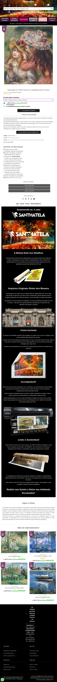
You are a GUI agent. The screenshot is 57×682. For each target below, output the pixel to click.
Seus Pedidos (33, 653)
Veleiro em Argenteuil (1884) (42, 597)
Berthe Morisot (14, 555)
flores (13, 140)
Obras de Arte (21, 12)
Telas (13, 12)
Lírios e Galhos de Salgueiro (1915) (43, 556)
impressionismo (29, 140)
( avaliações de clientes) (15, 92)
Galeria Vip (43, 19)
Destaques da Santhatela (9, 650)
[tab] (18, 203)
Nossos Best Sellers (8, 653)
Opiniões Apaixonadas (9, 667)
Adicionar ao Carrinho (29, 110)
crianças (9, 140)
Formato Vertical (20, 140)
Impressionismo (30, 12)
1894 (12, 142)
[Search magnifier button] (52, 8)
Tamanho (16, 97)
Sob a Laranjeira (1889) (14, 556)
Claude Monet (43, 554)
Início (9, 12)
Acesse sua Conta (34, 650)
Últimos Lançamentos (9, 655)
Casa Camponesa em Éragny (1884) (14, 588)
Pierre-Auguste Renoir (43, 12)
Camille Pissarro (14, 586)
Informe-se (32, 667)
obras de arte (36, 140)
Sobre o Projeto (34, 664)
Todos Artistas (24, 19)
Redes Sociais (7, 669)
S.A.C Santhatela (34, 655)
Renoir (42, 140)
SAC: (13, 677)
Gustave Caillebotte (42, 595)
